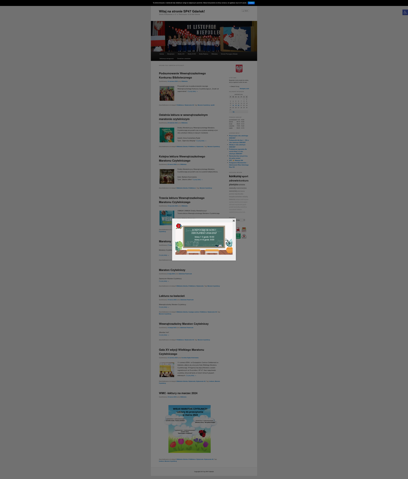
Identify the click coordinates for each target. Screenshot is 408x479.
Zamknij (251, 3)
